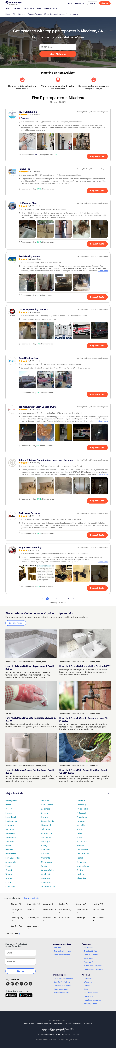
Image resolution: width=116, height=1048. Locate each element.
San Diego (10, 833)
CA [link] (14, 14)
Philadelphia (82, 809)
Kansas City (46, 833)
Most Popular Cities (12, 898)
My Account (89, 947)
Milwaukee (82, 878)
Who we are (89, 982)
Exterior (17, 8)
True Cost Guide (90, 951)
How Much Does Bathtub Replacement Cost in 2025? (30, 667)
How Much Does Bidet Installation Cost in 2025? (85, 666)
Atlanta (8, 878)
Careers (87, 986)
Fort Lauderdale (13, 858)
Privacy (44, 1030)
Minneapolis (46, 825)
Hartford (9, 850)
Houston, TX (97, 904)
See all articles (15, 623)
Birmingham (11, 801)
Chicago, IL (48, 904)
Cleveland (46, 878)
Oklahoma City (48, 886)
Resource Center (91, 955)
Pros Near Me (89, 962)
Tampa (8, 874)
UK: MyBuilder (88, 1023)
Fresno (8, 813)
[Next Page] (73, 598)
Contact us (88, 996)
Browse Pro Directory (62, 951)
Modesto (9, 825)
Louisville (45, 801)
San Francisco (11, 837)
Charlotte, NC (33, 904)
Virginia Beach (83, 866)
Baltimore (45, 809)
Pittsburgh (81, 813)
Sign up (20, 971)
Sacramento (11, 829)
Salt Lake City (83, 854)
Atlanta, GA (16, 904)
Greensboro (46, 862)
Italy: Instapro (58, 1023)
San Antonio (82, 850)
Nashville (81, 825)
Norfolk (80, 858)
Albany (44, 845)
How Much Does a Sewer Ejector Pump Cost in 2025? (30, 771)
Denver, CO (81, 904)
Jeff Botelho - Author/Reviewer (19, 662)
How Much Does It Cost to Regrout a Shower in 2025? (30, 719)
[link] (58, 113)
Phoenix (9, 805)
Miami (8, 866)
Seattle (80, 870)
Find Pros (57, 947)
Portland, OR (33, 918)
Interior (9, 8)
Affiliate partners (90, 1004)
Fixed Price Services (62, 955)
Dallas (79, 833)
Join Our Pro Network (62, 982)
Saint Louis (46, 837)
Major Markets (14, 793)
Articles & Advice (50, 8)
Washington (10, 854)
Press (86, 989)
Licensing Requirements (93, 969)
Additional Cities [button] (11, 934)
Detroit (44, 817)
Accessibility (69, 1030)
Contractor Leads (61, 989)
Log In (92, 3)
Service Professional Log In (64, 978)
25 (69, 599)
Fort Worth (82, 841)
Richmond (81, 862)
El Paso (80, 837)
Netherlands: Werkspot (73, 1023)
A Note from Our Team (93, 966)
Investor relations (91, 993)
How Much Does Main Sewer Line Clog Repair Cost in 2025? (83, 771)
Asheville (45, 854)
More (39, 8)
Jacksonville (11, 862)
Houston (81, 845)
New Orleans (47, 805)
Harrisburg (81, 805)
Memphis (81, 821)
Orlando (9, 870)
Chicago (9, 882)
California (51, 1030)
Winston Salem (48, 870)
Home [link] (7, 14)
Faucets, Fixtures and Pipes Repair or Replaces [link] (46, 14)
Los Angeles (11, 821)
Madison (80, 874)
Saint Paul (45, 829)
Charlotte (45, 858)
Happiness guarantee (92, 1000)
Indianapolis (10, 886)
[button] (27, 141)
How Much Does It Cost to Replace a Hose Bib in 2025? (83, 719)
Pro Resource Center (62, 986)
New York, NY (98, 909)
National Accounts (61, 993)
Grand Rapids (47, 821)
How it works (89, 978)
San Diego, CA (82, 918)
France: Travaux (29, 1023)
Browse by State (31, 898)
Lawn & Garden (29, 8)
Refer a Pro (88, 958)
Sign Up (105, 3)
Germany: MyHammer (44, 1023)
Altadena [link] (21, 14)
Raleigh (44, 866)
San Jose (9, 841)
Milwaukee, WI (49, 909)
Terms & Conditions (72, 1034)
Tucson (8, 809)
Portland (81, 801)
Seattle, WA (16, 926)
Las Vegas (46, 841)
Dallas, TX (63, 904)
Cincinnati (45, 874)
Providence (82, 817)
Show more (103, 271)
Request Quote (97, 156)
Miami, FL (31, 909)
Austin (79, 829)
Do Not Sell (60, 1030)
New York (45, 850)
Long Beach (10, 817)
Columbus (46, 882)
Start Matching (58, 54)
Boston (44, 813)
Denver (8, 845)
